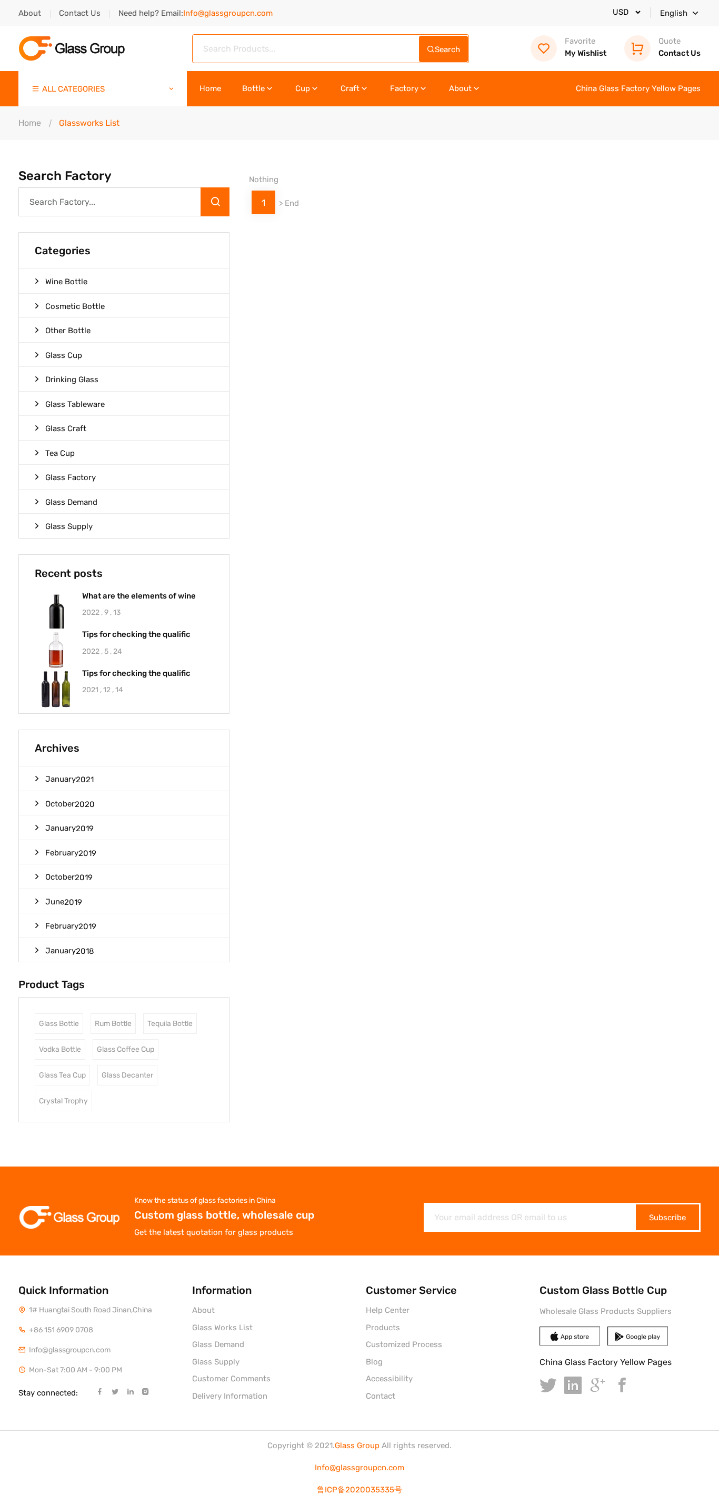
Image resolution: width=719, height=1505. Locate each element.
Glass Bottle (59, 1023)
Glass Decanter (127, 1075)
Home (210, 89)
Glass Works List (222, 1327)
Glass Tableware (75, 404)
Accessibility (389, 1378)
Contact (380, 1396)
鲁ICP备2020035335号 (359, 1489)
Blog (374, 1362)
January (69, 779)
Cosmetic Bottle (75, 306)
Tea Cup (60, 453)
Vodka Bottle (60, 1049)
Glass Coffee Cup (125, 1049)
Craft (350, 89)
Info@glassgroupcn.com (359, 1467)
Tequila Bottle (170, 1023)
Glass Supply (69, 526)
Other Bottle (68, 330)
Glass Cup (63, 355)
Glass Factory (70, 477)
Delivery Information (229, 1396)
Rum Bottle (113, 1023)
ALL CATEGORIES (73, 89)
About (29, 13)
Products (383, 1327)
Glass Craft (65, 428)
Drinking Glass (71, 379)
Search (447, 49)
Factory (404, 89)
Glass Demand (71, 502)
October (70, 804)
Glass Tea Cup (62, 1075)
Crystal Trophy (63, 1101)
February (70, 853)
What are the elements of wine (139, 596)
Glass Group (357, 1445)
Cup (302, 89)
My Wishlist (585, 47)
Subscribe (667, 1217)
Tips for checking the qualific (136, 634)
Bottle (253, 89)
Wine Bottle (66, 281)
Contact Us (80, 13)
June (63, 902)
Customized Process (404, 1344)
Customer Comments (231, 1378)
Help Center (388, 1310)
